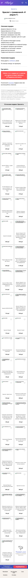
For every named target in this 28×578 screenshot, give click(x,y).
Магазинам (5, 571)
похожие (11, 83)
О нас (22, 571)
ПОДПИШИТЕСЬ (20, 566)
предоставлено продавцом (13, 90)
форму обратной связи (22, 93)
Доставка (14, 574)
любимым (12, 60)
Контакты (5, 574)
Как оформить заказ (14, 572)
